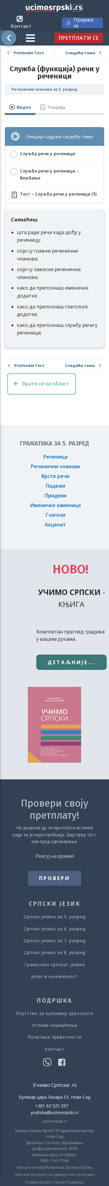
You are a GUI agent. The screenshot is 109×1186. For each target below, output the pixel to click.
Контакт (54, 1049)
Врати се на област (45, 383)
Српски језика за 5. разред (54, 916)
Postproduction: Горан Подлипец (54, 1182)
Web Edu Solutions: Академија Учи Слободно (54, 1175)
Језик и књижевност (54, 976)
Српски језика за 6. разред (54, 928)
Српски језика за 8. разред (54, 952)
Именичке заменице (55, 505)
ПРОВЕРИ (54, 878)
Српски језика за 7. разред (54, 940)
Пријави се (83, 23)
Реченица (55, 456)
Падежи (55, 485)
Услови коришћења (54, 1025)
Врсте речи (55, 476)
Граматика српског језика (55, 964)
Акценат (55, 524)
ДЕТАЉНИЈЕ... (71, 662)
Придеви (55, 495)
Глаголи (55, 515)
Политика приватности (54, 1037)
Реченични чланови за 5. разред (44, 89)
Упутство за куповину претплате (54, 1013)
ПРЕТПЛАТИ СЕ (79, 38)
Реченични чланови (55, 466)
